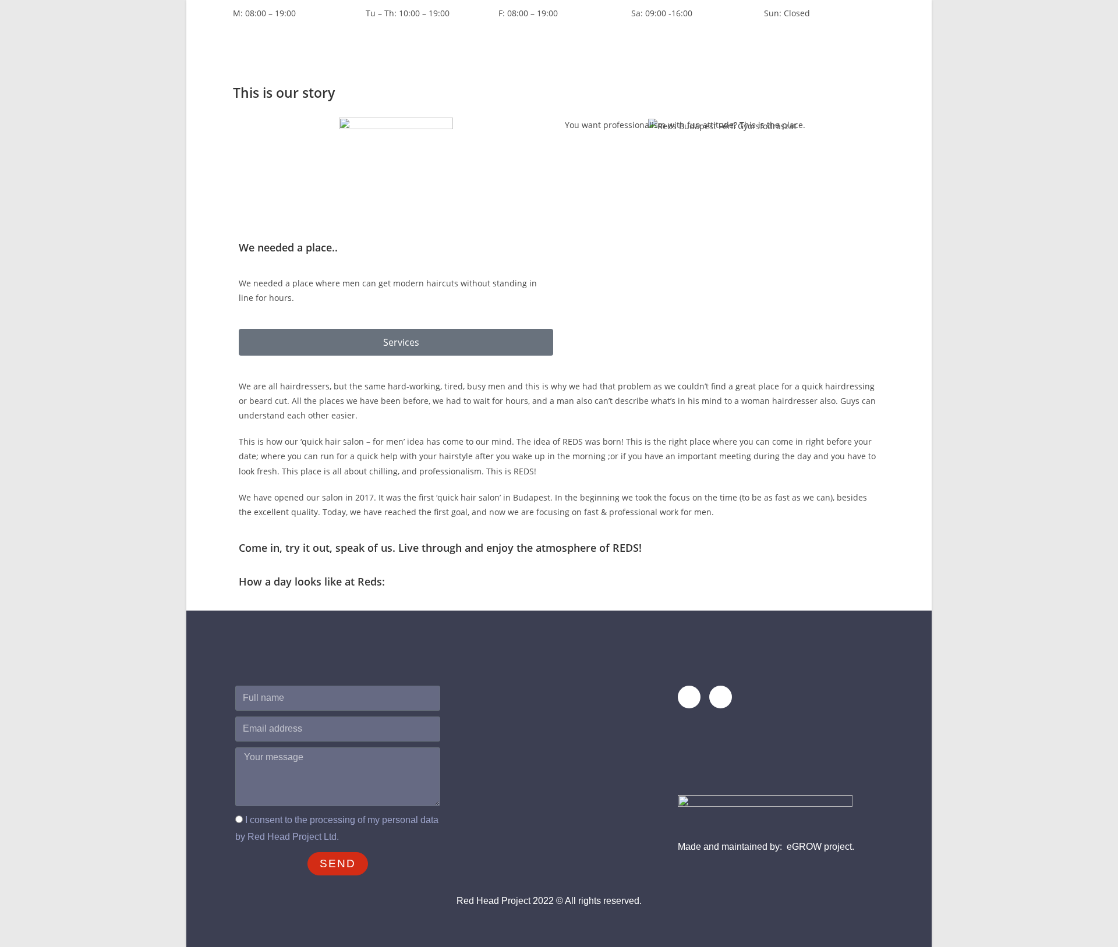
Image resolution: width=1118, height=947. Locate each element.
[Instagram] (720, 697)
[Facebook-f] (689, 697)
